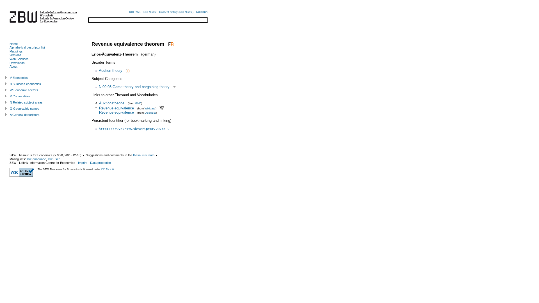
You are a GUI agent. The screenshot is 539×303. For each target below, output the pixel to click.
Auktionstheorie (111, 103)
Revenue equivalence (116, 108)
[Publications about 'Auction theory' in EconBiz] (127, 70)
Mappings (16, 51)
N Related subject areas (26, 102)
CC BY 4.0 (107, 169)
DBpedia (150, 112)
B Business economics (25, 84)
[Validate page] (22, 175)
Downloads (17, 63)
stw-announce (36, 159)
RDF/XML (135, 12)
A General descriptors (25, 114)
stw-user (54, 159)
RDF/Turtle (150, 12)
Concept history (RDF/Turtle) (176, 12)
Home (14, 43)
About (13, 66)
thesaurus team (143, 155)
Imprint (82, 162)
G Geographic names (24, 108)
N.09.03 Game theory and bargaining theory (134, 87)
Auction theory (110, 70)
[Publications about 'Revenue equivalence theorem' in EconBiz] (170, 44)
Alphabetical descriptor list (27, 47)
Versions (15, 55)
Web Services (19, 59)
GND (138, 103)
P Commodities (20, 96)
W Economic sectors (24, 90)
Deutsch (201, 11)
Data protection (100, 162)
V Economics (19, 77)
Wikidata (150, 108)
